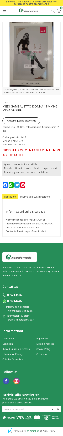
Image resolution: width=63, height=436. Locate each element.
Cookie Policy (43, 348)
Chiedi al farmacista (12, 359)
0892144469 (15, 295)
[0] (59, 11)
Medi (5, 102)
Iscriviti (55, 409)
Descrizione (10, 196)
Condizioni (7, 343)
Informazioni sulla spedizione (35, 196)
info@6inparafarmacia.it (20, 310)
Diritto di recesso (45, 343)
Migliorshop (33, 430)
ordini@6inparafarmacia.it (21, 319)
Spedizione (8, 338)
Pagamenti (42, 338)
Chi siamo (41, 354)
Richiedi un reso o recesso (16, 348)
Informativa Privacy (12, 354)
